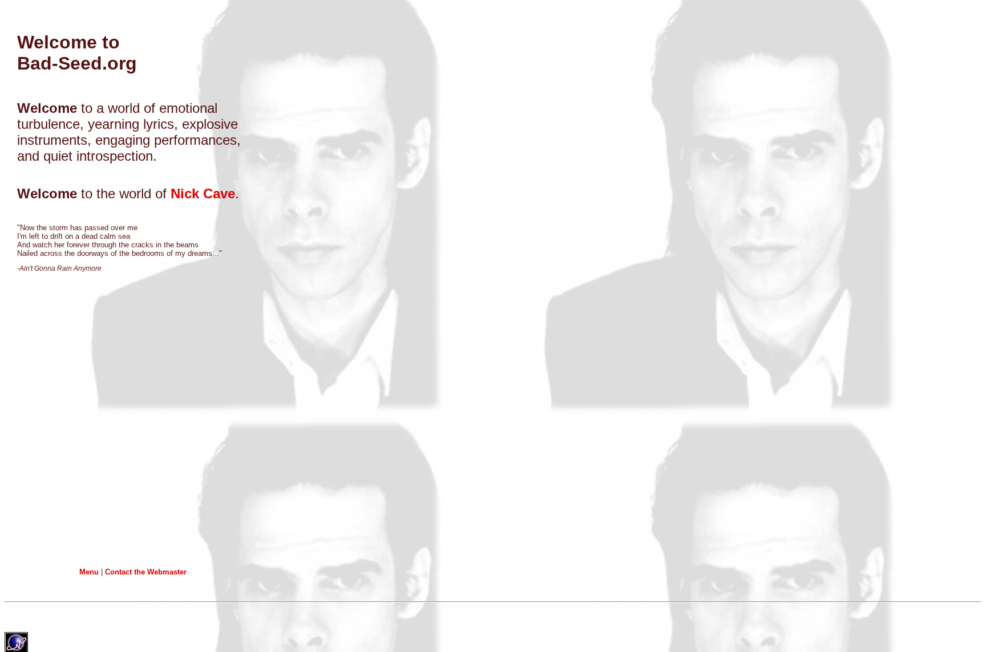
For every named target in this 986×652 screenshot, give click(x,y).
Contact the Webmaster (146, 572)
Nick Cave (203, 193)
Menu (89, 572)
